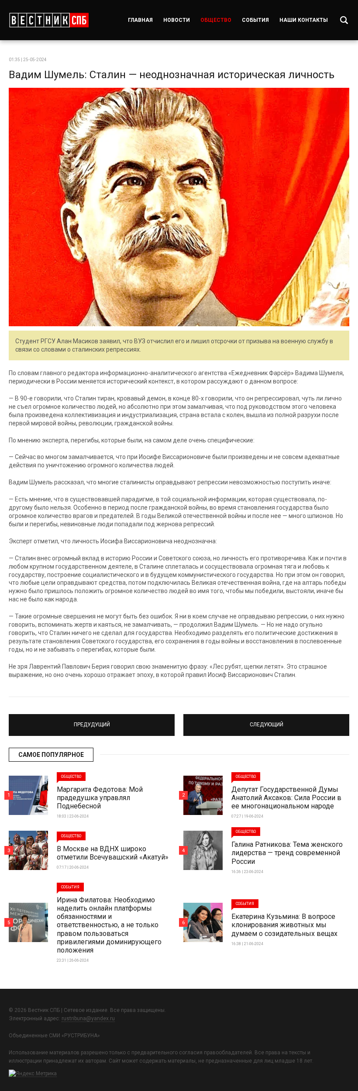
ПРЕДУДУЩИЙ (91, 721)
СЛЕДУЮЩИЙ (266, 721)
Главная (140, 20)
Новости (176, 20)
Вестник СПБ (49, 20)
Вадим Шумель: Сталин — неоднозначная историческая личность (171, 75)
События (255, 20)
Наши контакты (303, 20)
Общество (215, 20)
